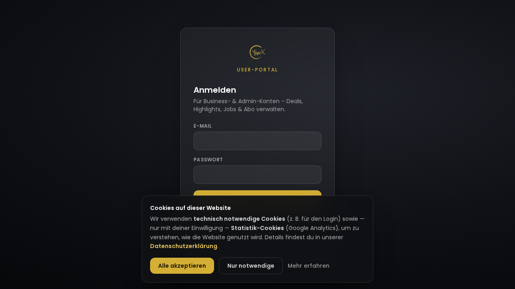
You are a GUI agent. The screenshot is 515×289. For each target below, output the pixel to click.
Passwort (208, 160)
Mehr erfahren (309, 266)
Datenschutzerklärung (183, 246)
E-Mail (203, 126)
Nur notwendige (250, 266)
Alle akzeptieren (182, 266)
